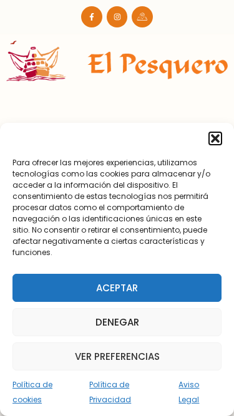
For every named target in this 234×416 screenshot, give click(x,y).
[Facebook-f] (91, 16)
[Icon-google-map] (142, 16)
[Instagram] (117, 16)
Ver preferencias (117, 356)
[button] (215, 138)
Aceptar (117, 287)
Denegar (117, 322)
